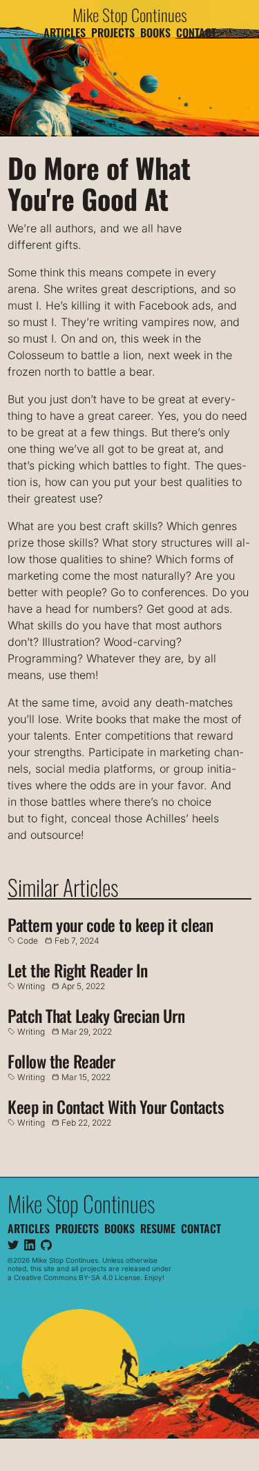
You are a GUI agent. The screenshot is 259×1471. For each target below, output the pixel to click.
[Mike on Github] (46, 1244)
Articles (65, 32)
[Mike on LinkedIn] (29, 1244)
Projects (113, 32)
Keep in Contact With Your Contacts (116, 1106)
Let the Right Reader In (78, 969)
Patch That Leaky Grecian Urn (96, 1015)
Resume (157, 1227)
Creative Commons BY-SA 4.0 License (77, 1276)
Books (155, 32)
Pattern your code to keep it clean (110, 924)
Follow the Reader (61, 1060)
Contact (196, 32)
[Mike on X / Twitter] (13, 1244)
